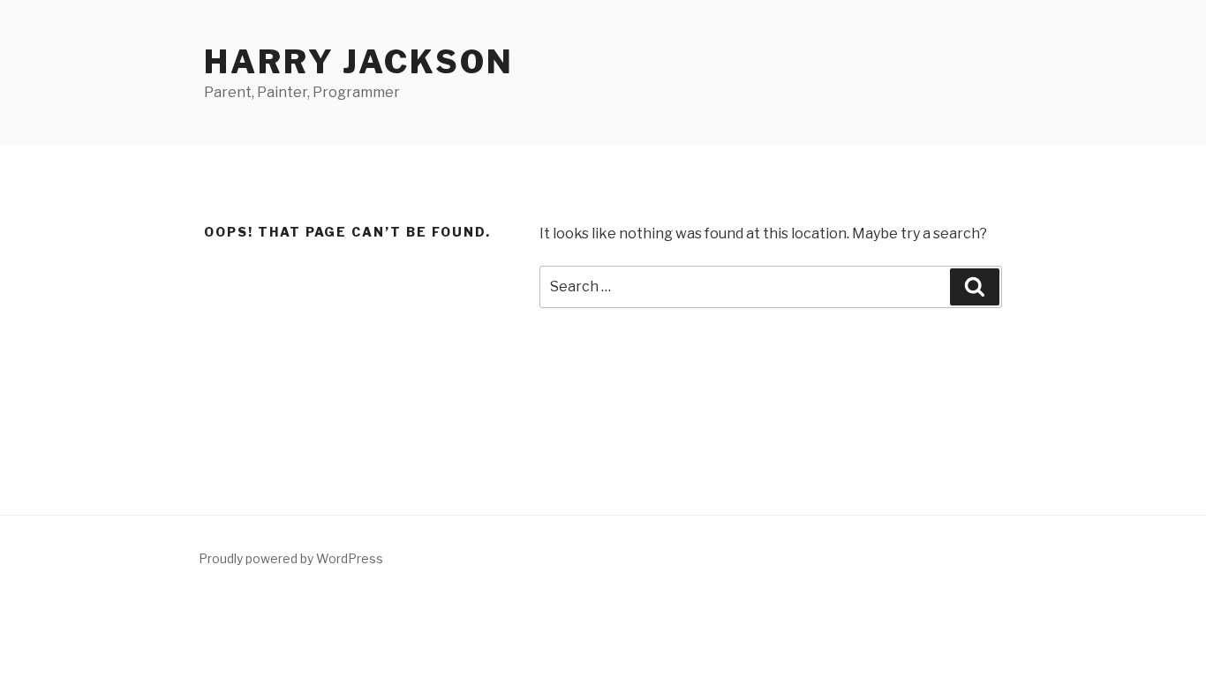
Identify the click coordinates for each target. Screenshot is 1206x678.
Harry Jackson (358, 61)
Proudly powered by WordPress (291, 558)
